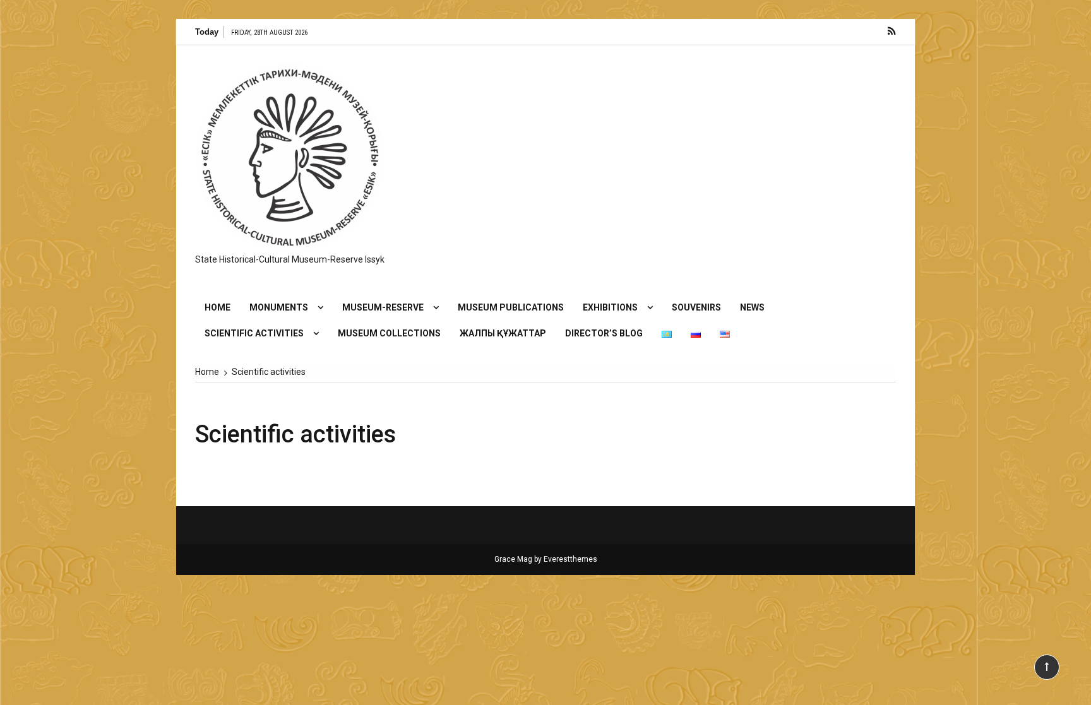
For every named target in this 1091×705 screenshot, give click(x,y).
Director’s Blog (604, 333)
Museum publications (511, 307)
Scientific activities (254, 333)
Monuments (278, 307)
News (752, 307)
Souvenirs (696, 307)
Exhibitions (610, 307)
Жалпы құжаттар (503, 333)
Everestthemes (570, 559)
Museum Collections (389, 333)
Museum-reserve (383, 307)
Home (217, 307)
